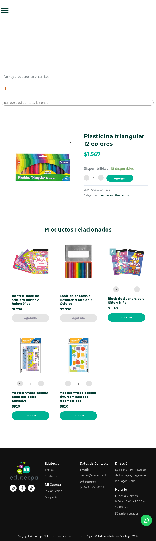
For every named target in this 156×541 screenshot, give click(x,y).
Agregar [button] (126, 317)
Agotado (30, 318)
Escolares (106, 195)
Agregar (120, 178)
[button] (69, 141)
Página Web (93, 536)
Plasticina (121, 195)
